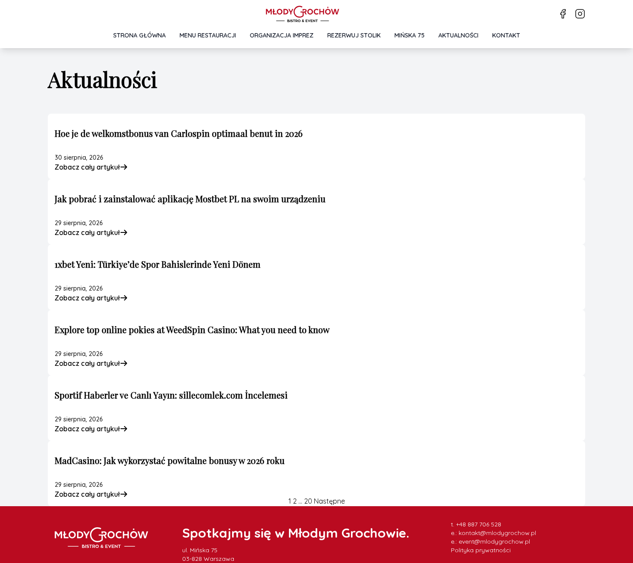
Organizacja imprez (281, 35)
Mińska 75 (409, 35)
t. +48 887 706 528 (476, 524)
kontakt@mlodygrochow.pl (497, 533)
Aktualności (458, 35)
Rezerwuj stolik (354, 35)
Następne (329, 501)
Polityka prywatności (481, 550)
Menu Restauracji (208, 35)
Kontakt (506, 35)
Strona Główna (139, 35)
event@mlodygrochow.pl (494, 541)
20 (308, 501)
